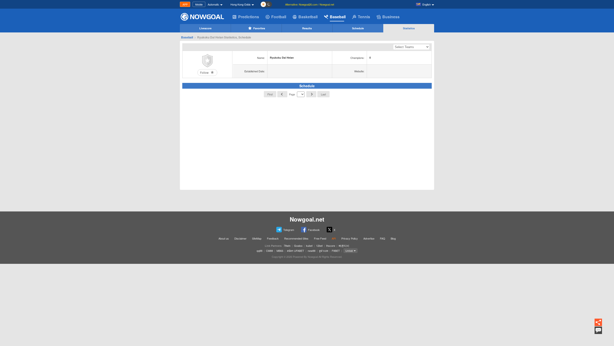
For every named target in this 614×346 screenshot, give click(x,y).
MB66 (280, 251)
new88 (311, 251)
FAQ (382, 238)
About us (223, 238)
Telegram (288, 230)
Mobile (199, 4)
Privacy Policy (349, 238)
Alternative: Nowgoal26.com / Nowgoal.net (309, 4)
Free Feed (320, 238)
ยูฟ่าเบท (323, 251)
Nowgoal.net (307, 219)
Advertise (368, 238)
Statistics (409, 28)
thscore (330, 245)
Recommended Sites (296, 238)
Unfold (349, 251)
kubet (309, 245)
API (334, 238)
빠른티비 (344, 245)
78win (287, 245)
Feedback (273, 238)
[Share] (598, 323)
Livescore (205, 28)
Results (307, 28)
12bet (319, 245)
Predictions (248, 16)
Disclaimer (240, 238)
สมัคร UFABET (295, 251)
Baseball (338, 16)
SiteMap (256, 238)
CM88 (269, 251)
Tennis (364, 16)
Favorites (259, 28)
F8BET (336, 251)
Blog (393, 238)
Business (391, 16)
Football (278, 16)
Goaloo (298, 245)
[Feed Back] (598, 330)
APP (185, 4)
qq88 (259, 251)
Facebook (314, 230)
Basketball (308, 16)
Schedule (358, 28)
